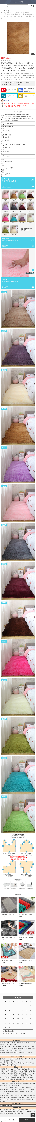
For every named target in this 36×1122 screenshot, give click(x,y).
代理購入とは (9, 100)
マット (10, 10)
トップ (3, 10)
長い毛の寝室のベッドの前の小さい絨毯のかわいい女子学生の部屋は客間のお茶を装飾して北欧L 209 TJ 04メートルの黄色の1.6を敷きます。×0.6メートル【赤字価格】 (18, 15)
